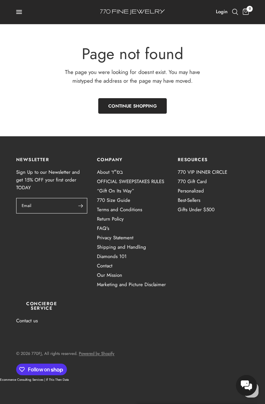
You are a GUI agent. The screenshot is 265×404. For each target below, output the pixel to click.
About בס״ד (110, 172)
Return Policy (110, 219)
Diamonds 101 (112, 256)
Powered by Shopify (96, 353)
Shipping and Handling (121, 247)
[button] (246, 385)
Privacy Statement (115, 237)
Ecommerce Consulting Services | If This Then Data (34, 379)
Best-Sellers (189, 200)
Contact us (27, 320)
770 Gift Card (192, 181)
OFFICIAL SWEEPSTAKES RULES (130, 181)
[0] (244, 12)
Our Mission (109, 275)
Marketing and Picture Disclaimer (131, 284)
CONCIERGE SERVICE (41, 305)
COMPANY (110, 159)
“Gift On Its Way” (115, 190)
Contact (104, 265)
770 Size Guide (113, 200)
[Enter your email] (80, 205)
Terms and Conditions (119, 209)
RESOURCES (193, 159)
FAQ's (103, 228)
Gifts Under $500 (196, 209)
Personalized (191, 190)
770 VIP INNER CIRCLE (202, 172)
